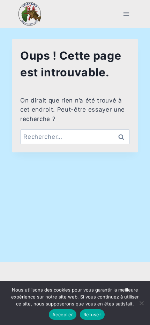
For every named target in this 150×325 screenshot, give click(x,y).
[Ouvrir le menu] (126, 13)
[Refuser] (141, 303)
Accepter (62, 314)
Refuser (92, 314)
